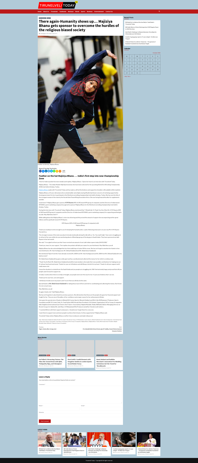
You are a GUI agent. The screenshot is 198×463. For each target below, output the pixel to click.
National (70, 11)
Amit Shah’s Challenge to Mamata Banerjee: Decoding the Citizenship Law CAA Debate (140, 33)
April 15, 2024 (48, 452)
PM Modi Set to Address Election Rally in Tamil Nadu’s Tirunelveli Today (139, 23)
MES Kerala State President (106, 321)
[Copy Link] (57, 171)
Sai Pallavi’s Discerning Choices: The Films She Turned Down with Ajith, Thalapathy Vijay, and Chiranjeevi (51, 361)
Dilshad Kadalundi (96, 319)
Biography (140, 445)
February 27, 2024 (48, 365)
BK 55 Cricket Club (63, 319)
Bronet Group (72, 319)
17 (137, 66)
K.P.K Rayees (64, 321)
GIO (102, 319)
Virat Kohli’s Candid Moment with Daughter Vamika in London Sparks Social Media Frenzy (80, 361)
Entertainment (99, 11)
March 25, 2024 (72, 454)
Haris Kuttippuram (107, 319)
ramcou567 (42, 452)
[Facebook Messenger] (43, 171)
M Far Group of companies (74, 321)
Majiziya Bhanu (43, 190)
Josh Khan (58, 321)
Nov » (129, 76)
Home (39, 11)
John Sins (41, 365)
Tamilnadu (62, 11)
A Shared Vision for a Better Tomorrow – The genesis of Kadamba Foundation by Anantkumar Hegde (140, 42)
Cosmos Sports (87, 319)
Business (89, 11)
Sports (83, 11)
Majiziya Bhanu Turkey (94, 321)
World (77, 11)
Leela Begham (43, 33)
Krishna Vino (71, 365)
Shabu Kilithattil (47, 323)
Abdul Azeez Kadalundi (47, 319)
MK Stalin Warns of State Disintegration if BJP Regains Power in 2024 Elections (142, 28)
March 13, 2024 (124, 452)
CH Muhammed (79, 319)
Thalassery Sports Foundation (59, 323)
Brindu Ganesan (117, 452)
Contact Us (109, 11)
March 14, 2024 (97, 454)
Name (41, 405)
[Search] (159, 11)
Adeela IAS (56, 319)
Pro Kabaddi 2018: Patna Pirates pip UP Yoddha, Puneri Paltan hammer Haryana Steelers (102, 329)
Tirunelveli (54, 11)
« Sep (125, 76)
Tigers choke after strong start (47, 328)
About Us (46, 11)
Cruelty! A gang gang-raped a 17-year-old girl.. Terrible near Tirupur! (141, 37)
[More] (60, 171)
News (48, 355)
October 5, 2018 (51, 33)
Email (83, 405)
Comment (42, 384)
